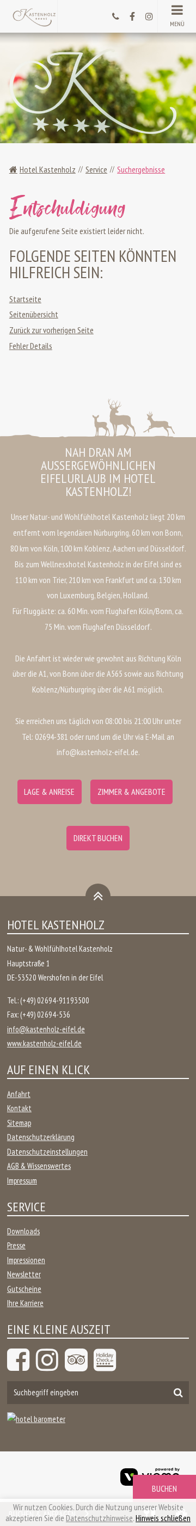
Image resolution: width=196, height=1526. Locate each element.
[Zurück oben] (98, 896)
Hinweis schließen (163, 1517)
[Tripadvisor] (78, 1360)
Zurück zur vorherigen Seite (51, 329)
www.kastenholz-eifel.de (44, 1043)
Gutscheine (24, 1289)
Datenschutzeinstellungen (47, 1152)
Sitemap (19, 1123)
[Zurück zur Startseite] (34, 15)
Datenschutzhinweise (99, 1517)
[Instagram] (49, 1360)
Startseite (25, 298)
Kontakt (19, 1108)
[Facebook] (20, 1360)
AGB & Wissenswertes (39, 1166)
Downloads (23, 1231)
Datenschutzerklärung (41, 1137)
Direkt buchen (98, 837)
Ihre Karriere (25, 1303)
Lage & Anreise (49, 791)
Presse (16, 1245)
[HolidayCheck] (107, 1360)
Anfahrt (18, 1094)
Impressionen (26, 1260)
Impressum (22, 1180)
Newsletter (24, 1274)
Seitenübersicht (33, 314)
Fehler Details (30, 345)
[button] (176, 16)
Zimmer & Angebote (131, 791)
